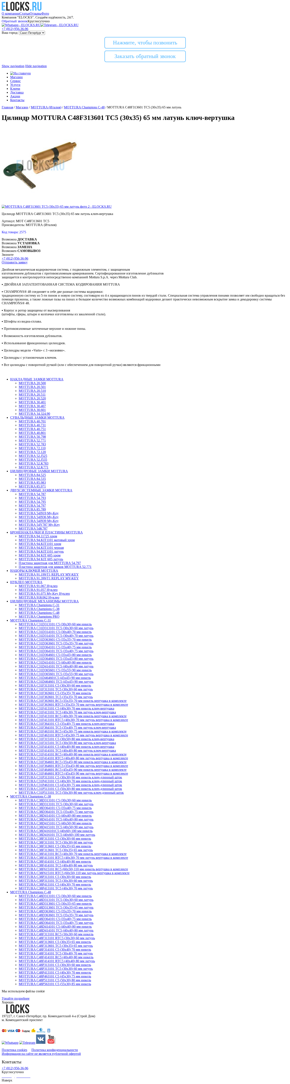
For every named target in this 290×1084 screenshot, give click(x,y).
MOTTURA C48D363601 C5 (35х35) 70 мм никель (55, 911)
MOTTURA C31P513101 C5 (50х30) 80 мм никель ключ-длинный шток (70, 789)
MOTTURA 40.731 (32, 425)
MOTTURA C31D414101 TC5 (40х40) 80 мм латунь (56, 666)
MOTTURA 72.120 (32, 452)
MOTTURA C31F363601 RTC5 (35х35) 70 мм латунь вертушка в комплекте (73, 704)
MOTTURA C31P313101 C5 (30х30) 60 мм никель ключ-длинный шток (70, 777)
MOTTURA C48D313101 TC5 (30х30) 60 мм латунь (56, 900)
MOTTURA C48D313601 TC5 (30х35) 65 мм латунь (56, 907)
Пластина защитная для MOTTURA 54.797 (50, 563)
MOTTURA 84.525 (32, 475)
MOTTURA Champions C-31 (39, 605)
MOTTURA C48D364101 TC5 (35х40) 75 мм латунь (56, 923)
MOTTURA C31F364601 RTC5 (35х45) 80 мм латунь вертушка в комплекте (73, 766)
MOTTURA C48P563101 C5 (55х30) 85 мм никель (55, 984)
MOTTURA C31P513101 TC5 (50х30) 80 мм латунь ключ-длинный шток (71, 792)
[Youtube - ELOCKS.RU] (51, 1042)
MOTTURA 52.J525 (33, 456)
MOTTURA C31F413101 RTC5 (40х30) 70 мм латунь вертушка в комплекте (73, 720)
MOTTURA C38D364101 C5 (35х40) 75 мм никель (55, 808)
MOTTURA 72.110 (32, 448)
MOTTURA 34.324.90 (34, 413)
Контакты (17, 100)
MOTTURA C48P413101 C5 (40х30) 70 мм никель (55, 972)
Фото (45, 13)
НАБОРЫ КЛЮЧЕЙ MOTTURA (34, 570)
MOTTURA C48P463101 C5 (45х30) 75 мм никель (55, 976)
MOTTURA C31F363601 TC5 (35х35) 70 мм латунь (56, 697)
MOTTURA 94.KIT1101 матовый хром (47, 540)
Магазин (16, 77)
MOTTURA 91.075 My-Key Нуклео (44, 593)
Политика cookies (14, 1050)
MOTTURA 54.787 (32, 494)
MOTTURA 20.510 (32, 391)
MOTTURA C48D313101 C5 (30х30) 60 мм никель (55, 896)
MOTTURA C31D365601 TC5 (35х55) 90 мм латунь (56, 674)
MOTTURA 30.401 (32, 402)
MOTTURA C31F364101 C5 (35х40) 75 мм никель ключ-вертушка (66, 724)
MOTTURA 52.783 (32, 444)
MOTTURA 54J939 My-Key (39, 521)
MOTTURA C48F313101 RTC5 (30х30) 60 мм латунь (57, 938)
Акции (15, 96)
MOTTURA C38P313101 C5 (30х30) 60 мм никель (55, 877)
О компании (11, 13)
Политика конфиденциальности (54, 1050)
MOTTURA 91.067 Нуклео (38, 586)
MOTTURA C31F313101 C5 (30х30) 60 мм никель (55, 685)
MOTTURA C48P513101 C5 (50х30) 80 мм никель (55, 980)
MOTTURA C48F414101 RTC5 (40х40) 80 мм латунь (57, 961)
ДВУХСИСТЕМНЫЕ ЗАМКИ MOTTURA (41, 490)
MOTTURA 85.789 (32, 509)
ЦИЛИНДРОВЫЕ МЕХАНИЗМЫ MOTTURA (44, 601)
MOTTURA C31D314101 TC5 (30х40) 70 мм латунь (56, 635)
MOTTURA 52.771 (32, 440)
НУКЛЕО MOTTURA (26, 582)
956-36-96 (15, 29)
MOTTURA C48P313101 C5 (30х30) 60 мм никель (55, 965)
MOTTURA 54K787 (33, 528)
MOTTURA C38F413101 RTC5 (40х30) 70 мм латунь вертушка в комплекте (73, 857)
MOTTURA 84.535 (32, 479)
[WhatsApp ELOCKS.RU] (21, 25)
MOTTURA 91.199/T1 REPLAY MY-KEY (49, 574)
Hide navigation (36, 66)
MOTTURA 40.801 (32, 433)
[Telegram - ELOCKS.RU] (27, 1042)
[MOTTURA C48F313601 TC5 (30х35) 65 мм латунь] (40, 203)
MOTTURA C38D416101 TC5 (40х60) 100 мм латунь (57, 834)
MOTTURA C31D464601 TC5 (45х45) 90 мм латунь (56, 681)
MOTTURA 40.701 (32, 421)
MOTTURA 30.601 (32, 410)
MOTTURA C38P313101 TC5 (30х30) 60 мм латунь (56, 880)
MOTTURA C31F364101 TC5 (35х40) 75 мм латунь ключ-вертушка (67, 727)
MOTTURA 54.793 (32, 498)
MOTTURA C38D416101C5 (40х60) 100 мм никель (56, 831)
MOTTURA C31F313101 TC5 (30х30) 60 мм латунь (56, 689)
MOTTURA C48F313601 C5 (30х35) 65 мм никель (55, 942)
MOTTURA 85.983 (32, 482)
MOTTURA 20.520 (32, 398)
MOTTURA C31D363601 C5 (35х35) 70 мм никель (55, 639)
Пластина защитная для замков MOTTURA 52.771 (55, 567)
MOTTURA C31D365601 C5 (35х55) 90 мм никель (55, 670)
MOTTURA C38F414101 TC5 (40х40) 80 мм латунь (56, 865)
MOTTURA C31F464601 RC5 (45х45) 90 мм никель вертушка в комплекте (73, 769)
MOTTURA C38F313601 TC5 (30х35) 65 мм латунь (56, 850)
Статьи (25, 13)
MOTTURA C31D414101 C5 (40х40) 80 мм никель (55, 662)
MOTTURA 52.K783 (33, 463)
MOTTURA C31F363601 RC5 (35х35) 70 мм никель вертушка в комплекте (73, 701)
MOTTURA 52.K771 (33, 467)
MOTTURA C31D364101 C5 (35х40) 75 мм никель (55, 647)
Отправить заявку (15, 262)
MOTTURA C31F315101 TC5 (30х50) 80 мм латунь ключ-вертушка (67, 743)
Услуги (15, 85)
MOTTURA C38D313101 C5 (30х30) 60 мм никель (55, 800)
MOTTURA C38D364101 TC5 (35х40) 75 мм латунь (56, 812)
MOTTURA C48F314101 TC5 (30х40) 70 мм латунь (56, 953)
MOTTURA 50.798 (32, 436)
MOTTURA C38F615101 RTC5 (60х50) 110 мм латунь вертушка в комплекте (74, 873)
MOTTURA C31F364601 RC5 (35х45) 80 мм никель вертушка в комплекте (73, 762)
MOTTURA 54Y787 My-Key (39, 524)
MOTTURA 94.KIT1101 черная (41, 547)
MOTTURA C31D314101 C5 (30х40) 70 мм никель (55, 632)
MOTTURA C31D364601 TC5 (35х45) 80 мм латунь (56, 658)
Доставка (17, 92)
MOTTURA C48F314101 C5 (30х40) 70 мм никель (55, 949)
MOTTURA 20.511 (32, 394)
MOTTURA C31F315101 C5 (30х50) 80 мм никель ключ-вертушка (66, 739)
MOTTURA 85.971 (32, 486)
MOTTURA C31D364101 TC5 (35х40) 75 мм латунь (56, 651)
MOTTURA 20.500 (32, 383)
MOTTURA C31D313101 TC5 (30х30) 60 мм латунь (56, 628)
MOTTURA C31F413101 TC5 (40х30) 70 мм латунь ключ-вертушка (67, 712)
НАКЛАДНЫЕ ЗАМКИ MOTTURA (36, 379)
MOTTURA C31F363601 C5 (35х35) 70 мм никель (55, 693)
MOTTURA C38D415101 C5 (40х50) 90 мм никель (55, 823)
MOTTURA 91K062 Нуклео (39, 597)
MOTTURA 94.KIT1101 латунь (41, 551)
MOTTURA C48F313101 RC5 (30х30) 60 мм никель (56, 934)
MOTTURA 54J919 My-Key (39, 513)
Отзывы (35, 13)
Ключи (15, 88)
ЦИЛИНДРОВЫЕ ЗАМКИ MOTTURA (39, 471)
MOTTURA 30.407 (32, 406)
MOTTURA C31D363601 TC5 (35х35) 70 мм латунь (56, 643)
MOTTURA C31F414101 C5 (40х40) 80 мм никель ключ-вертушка (66, 746)
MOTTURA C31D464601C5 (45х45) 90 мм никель (55, 678)
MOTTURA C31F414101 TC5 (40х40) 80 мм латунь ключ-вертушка (67, 750)
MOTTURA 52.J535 (33, 459)
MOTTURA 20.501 (32, 387)
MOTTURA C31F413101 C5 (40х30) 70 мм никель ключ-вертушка (66, 708)
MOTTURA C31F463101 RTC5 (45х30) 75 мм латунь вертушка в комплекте (73, 735)
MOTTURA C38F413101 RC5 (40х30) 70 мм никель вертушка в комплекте (73, 854)
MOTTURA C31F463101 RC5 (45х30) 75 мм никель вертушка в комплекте (73, 731)
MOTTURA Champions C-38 (39, 609)
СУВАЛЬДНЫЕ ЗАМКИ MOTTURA (37, 417)
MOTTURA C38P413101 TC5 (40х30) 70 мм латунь (56, 888)
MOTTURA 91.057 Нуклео (38, 590)
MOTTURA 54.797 (32, 505)
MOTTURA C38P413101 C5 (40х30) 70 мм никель (55, 884)
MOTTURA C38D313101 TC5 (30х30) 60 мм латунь (56, 804)
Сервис (15, 81)
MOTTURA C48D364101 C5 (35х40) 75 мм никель (55, 919)
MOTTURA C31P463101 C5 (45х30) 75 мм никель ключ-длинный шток (70, 785)
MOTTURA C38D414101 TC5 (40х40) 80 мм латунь (56, 819)
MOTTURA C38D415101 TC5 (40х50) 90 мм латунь (56, 827)
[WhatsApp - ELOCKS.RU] (10, 1042)
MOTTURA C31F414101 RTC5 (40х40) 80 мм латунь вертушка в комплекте (73, 758)
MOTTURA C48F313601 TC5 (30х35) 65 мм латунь (56, 945)
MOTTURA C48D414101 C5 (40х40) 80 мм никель (55, 926)
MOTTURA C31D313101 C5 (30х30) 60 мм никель (55, 624)
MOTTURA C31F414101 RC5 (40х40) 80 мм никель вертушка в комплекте (73, 754)
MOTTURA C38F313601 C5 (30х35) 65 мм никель (55, 846)
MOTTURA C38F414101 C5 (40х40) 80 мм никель (55, 861)
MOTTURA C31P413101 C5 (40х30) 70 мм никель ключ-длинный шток (70, 781)
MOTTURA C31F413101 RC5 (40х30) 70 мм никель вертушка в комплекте (73, 716)
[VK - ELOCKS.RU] (40, 1042)
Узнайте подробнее (16, 998)
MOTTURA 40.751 (32, 429)
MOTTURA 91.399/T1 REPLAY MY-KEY (49, 578)
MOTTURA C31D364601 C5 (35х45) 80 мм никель (55, 655)
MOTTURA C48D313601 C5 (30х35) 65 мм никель (55, 903)
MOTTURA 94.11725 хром (38, 536)
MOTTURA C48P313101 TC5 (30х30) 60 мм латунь (56, 968)
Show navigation (13, 66)
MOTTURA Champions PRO (39, 616)
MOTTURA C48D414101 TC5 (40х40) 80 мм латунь (56, 930)
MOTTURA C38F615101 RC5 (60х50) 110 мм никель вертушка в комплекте (73, 869)
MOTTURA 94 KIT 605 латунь (41, 559)
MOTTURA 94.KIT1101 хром (40, 544)
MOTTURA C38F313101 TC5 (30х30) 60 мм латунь (56, 842)
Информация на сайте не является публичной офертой (41, 1054)
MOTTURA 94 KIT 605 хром (40, 555)
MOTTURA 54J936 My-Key (39, 517)
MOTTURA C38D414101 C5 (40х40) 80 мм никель (55, 815)
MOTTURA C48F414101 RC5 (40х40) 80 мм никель (56, 957)
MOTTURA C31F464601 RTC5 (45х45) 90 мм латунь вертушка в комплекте (73, 773)
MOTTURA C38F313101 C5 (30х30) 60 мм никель (55, 838)
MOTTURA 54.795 (32, 502)
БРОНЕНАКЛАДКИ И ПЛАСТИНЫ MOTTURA (46, 532)
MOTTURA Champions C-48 (39, 613)
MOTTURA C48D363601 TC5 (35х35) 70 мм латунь (56, 915)
